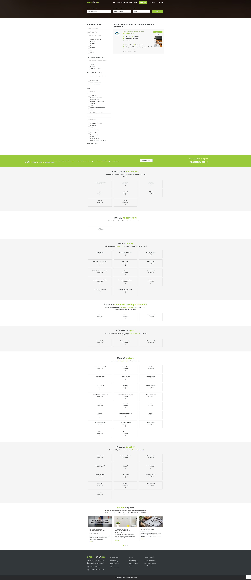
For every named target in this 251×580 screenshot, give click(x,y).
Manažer (100, 127)
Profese (89, 115)
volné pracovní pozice (122, 361)
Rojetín (100, 49)
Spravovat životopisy (133, 561)
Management (100, 103)
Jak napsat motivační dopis (147, 529)
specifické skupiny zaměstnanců (128, 307)
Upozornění (112, 564)
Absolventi (92, 66)
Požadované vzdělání (92, 143)
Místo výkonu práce (117, 8)
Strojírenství (128, 41)
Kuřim (100, 45)
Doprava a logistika (100, 99)
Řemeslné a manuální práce (100, 112)
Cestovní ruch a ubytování (100, 97)
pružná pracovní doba (129, 46)
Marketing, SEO (100, 105)
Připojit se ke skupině (146, 160)
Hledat (157, 11)
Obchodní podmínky (114, 567)
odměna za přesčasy (141, 46)
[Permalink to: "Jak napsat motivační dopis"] (151, 521)
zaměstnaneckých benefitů (137, 450)
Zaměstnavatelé (124, 2)
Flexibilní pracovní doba (95, 82)
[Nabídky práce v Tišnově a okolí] (93, 2)
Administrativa (100, 95)
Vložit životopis (132, 560)
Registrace (160, 2)
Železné (100, 53)
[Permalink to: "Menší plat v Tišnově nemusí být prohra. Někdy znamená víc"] (125, 521)
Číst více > (92, 541)
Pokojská (100, 136)
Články (130, 2)
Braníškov (100, 41)
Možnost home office (95, 84)
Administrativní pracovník (131, 38)
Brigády (118, 2)
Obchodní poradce (100, 129)
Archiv (135, 577)
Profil (111, 566)
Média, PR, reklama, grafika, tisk (100, 107)
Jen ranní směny (94, 80)
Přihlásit (153, 2)
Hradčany (100, 43)
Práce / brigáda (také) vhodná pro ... (95, 57)
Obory (134, 8)
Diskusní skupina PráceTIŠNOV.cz (97, 569)
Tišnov (100, 51)
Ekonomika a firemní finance (100, 101)
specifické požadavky (134, 333)
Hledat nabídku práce (91, 8)
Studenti (92, 64)
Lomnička (100, 47)
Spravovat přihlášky (114, 563)
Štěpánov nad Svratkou (100, 39)
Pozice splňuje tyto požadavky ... (95, 72)
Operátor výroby (100, 134)
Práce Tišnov (97, 533)
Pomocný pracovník (100, 138)
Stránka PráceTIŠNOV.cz (95, 566)
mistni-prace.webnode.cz (150, 563)
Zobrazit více (158, 32)
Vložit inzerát (143, 2)
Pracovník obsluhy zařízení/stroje (100, 140)
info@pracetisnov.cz (149, 565)
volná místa (120, 246)
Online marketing (100, 132)
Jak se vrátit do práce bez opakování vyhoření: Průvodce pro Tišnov (97, 531)
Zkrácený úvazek (139, 44)
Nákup (100, 109)
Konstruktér (100, 125)
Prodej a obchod (100, 111)
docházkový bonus (130, 49)
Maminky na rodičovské (95, 68)
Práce (114, 2)
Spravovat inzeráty (114, 561)
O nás (135, 2)
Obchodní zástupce (100, 131)
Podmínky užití (129, 577)
